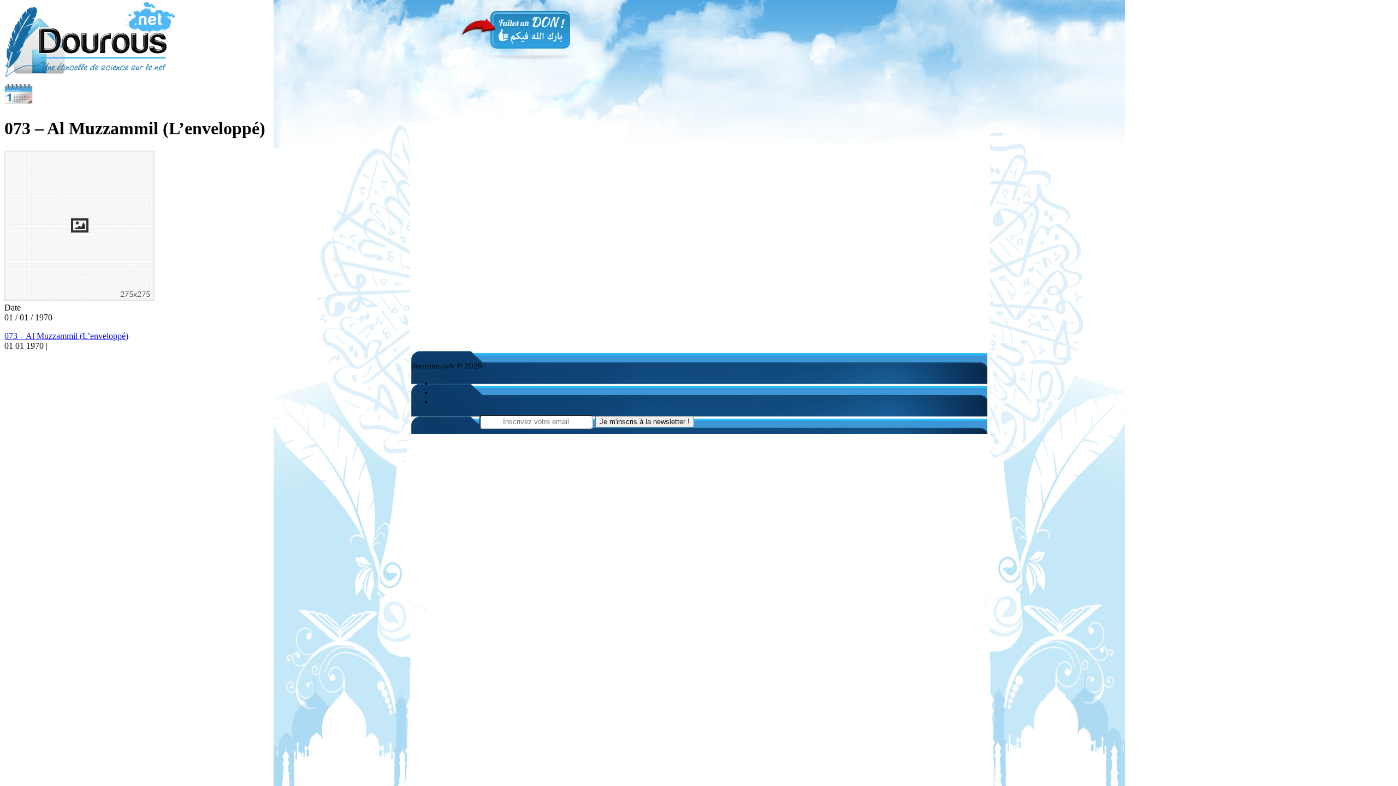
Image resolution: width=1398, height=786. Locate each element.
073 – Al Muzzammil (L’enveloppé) (66, 336)
